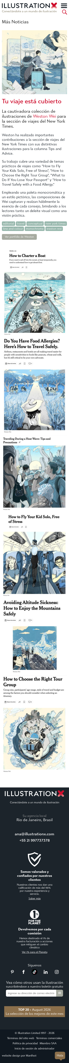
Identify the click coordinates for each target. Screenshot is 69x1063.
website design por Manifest (19, 1055)
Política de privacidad (25, 1043)
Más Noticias (15, 21)
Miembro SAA (48, 1043)
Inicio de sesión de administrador (34, 1048)
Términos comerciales (49, 1038)
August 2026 (34, 1010)
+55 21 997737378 (34, 840)
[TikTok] (34, 974)
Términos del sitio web (20, 1038)
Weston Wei (44, 116)
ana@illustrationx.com (34, 834)
